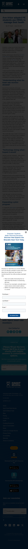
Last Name (5, 300)
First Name (5, 294)
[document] (14, 274)
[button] (25, 232)
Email (4, 307)
